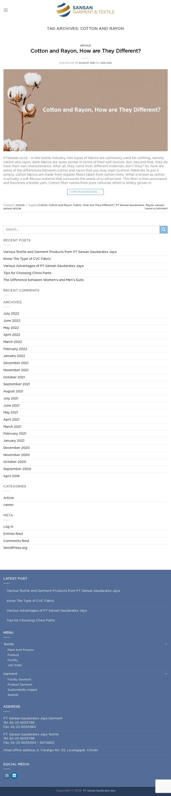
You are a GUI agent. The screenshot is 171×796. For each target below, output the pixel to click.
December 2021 (15, 363)
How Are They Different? (98, 205)
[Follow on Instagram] (7, 776)
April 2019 (11, 476)
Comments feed (16, 541)
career (8, 505)
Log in (8, 526)
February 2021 (14, 433)
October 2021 (14, 377)
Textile (8, 644)
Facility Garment (19, 679)
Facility (13, 660)
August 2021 (13, 391)
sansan (159, 205)
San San (106, 63)
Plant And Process (21, 650)
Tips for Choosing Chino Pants (27, 273)
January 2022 (14, 356)
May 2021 (10, 412)
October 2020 (14, 462)
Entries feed (13, 533)
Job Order (15, 665)
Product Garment (20, 684)
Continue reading (86, 192)
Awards (13, 695)
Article (85, 46)
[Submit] (164, 230)
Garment (10, 674)
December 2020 (16, 448)
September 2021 (16, 384)
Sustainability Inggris (22, 689)
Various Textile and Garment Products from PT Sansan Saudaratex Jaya (59, 252)
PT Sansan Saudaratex (130, 205)
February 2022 (15, 349)
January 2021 (13, 440)
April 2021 (11, 419)
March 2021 (12, 426)
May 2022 (11, 328)
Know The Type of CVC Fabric (27, 259)
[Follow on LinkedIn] (14, 776)
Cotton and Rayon (60, 205)
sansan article (12, 208)
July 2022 (11, 313)
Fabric (77, 205)
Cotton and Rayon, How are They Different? (86, 51)
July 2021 (10, 398)
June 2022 (11, 320)
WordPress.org (15, 548)
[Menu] (5, 10)
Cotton (43, 205)
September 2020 (17, 469)
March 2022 (12, 342)
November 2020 (16, 455)
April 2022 (11, 334)
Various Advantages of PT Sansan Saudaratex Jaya (43, 266)
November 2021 (15, 370)
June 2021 (11, 405)
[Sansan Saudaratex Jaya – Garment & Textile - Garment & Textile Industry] (85, 10)
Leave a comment (156, 208)
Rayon (150, 205)
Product (13, 655)
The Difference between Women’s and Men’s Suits (43, 280)
